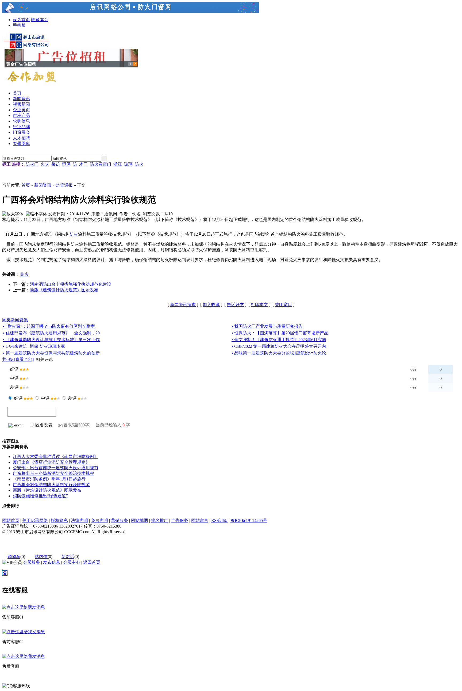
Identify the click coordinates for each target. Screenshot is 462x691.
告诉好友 (235, 304)
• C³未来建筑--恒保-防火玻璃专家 (34, 346)
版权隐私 (59, 520)
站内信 (41, 556)
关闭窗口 (283, 304)
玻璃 (128, 164)
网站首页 (10, 520)
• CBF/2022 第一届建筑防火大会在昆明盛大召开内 (279, 346)
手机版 (19, 25)
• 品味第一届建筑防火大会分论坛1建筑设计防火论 (279, 353)
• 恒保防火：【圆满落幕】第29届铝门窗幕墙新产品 (280, 333)
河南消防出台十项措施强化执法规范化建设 (70, 284)
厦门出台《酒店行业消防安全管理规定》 (51, 462)
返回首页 (91, 562)
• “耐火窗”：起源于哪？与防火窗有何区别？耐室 (49, 326)
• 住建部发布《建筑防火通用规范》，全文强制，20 (51, 333)
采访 (55, 164)
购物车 (13, 556)
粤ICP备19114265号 (248, 520)
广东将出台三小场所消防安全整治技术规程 (53, 473)
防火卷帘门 (100, 164)
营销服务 (119, 520)
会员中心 (71, 562)
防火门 (32, 164)
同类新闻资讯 (15, 320)
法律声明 (79, 520)
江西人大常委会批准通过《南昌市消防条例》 (55, 456)
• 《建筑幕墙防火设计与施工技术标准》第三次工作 (51, 339)
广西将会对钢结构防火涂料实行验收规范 (51, 484)
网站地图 (139, 520)
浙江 (117, 164)
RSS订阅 (219, 520)
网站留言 (199, 520)
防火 (139, 164)
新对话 (67, 556)
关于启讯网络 (35, 520)
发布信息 (51, 562)
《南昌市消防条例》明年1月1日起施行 (49, 479)
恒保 (66, 164)
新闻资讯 (42, 185)
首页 (25, 185)
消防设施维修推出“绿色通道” (40, 496)
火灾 (45, 164)
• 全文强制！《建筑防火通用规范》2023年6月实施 (279, 339)
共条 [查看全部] (18, 359)
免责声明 (99, 520)
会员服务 (31, 562)
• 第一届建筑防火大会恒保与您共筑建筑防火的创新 (51, 353)
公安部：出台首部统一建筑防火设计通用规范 (55, 467)
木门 (83, 164)
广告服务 (179, 520)
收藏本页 (39, 19)
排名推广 (159, 520)
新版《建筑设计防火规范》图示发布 (64, 290)
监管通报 (64, 185)
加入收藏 (211, 304)
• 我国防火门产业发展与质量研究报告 (267, 326)
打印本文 (259, 304)
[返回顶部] (2, 568)
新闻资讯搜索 (183, 304)
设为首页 (21, 19)
